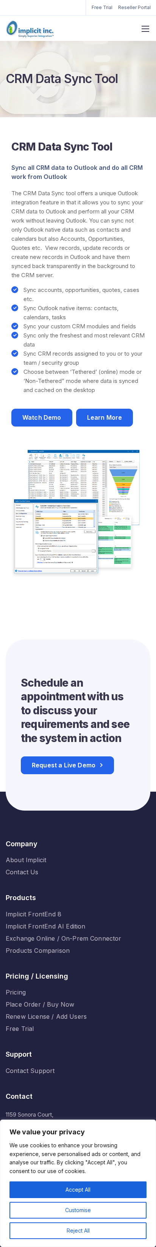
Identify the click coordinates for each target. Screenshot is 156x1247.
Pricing (16, 992)
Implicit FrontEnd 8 (33, 914)
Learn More (104, 417)
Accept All (78, 1189)
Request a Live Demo (63, 765)
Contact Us (22, 872)
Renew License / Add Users (46, 1016)
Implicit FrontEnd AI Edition (45, 926)
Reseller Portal (134, 7)
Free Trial (102, 7)
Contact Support (30, 1070)
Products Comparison (38, 950)
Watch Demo (41, 417)
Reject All (78, 1230)
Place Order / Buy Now (40, 1004)
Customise (78, 1210)
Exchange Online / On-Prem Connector (64, 938)
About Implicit (26, 860)
